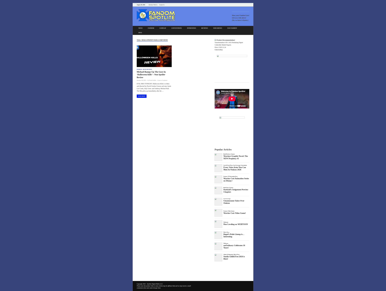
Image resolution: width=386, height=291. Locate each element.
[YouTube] (236, 5)
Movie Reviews (147, 69)
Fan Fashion (232, 28)
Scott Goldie (152, 80)
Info (140, 32)
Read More (141, 96)
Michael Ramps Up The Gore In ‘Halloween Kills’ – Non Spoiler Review (151, 75)
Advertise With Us (152, 5)
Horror (139, 69)
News (140, 28)
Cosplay (162, 28)
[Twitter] (241, 5)
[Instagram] (244, 5)
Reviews (204, 28)
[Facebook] (239, 5)
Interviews (191, 28)
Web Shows (217, 28)
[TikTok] (249, 5)
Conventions (176, 28)
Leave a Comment (162, 80)
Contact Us (162, 5)
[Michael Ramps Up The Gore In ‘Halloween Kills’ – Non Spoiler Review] (154, 56)
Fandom (151, 28)
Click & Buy (219, 50)
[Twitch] (246, 5)
